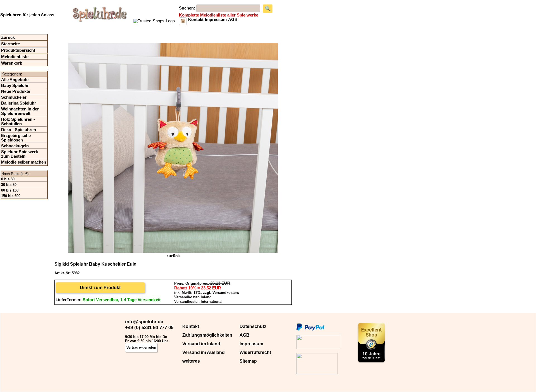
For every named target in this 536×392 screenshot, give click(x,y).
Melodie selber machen (23, 162)
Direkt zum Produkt (100, 287)
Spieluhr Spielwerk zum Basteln (19, 154)
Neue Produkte (15, 91)
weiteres (191, 361)
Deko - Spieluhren (18, 129)
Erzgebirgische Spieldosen (16, 137)
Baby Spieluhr (15, 85)
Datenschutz (253, 326)
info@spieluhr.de (144, 321)
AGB (245, 335)
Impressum (251, 343)
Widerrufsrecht (255, 352)
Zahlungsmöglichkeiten (207, 335)
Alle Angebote (14, 79)
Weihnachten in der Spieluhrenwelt (20, 111)
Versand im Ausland (203, 352)
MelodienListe (14, 57)
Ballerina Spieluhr (18, 103)
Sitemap (248, 361)
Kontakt (190, 326)
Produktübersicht (18, 50)
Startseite (10, 44)
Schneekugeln (15, 146)
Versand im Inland (201, 343)
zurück (173, 256)
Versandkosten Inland (193, 297)
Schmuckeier (14, 97)
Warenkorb (11, 63)
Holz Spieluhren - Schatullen (18, 121)
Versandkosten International (198, 301)
